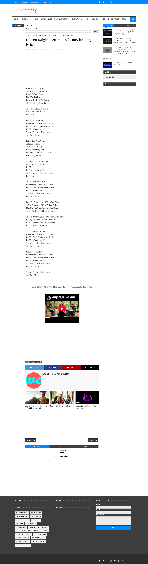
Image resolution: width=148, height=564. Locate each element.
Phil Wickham (43, 527)
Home (16, 2)
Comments (130, 26)
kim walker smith (22, 541)
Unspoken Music (40, 534)
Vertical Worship (22, 538)
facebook (86, 446)
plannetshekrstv (38, 541)
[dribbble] (118, 560)
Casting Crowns (22, 516)
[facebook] (99, 2)
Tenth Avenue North (23, 534)
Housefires (36, 520)
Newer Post (31, 440)
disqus (61, 446)
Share (54, 368)
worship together (23, 545)
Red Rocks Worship (23, 531)
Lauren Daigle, (60, 49)
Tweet (36, 368)
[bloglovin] (114, 560)
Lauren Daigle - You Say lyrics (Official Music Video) (36, 407)
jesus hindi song (38, 538)
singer (23, 19)
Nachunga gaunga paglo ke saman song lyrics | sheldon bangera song (125, 32)
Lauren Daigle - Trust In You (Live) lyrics (86, 407)
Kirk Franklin (31, 523)
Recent (119, 26)
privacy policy (47, 2)
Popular (108, 26)
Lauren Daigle (36, 35)
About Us (25, 2)
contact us (107, 58)
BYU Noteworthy (22, 513)
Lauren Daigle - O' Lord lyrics (60, 406)
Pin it (73, 368)
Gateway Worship (22, 520)
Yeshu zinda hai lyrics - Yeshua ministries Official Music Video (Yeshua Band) (124, 41)
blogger (37, 446)
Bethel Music (46, 19)
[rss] (122, 560)
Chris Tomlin (36, 516)
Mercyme (32, 527)
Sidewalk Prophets (40, 531)
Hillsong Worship (62, 19)
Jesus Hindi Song (98, 19)
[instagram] (110, 2)
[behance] (126, 560)
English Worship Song (116, 19)
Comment (92, 368)
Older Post (93, 440)
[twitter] (103, 2)
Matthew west (21, 527)
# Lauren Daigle (36, 362)
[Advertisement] (62, 69)
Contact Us (35, 2)
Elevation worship (80, 19)
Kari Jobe (34, 19)
